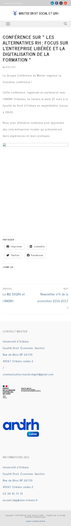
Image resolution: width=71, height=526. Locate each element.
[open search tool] (65, 23)
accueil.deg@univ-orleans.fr (20, 500)
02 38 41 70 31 (13, 493)
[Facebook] (56, 3)
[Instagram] (61, 3)
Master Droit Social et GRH (38, 13)
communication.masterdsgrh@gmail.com (28, 374)
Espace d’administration (35, 521)
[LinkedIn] (52, 3)
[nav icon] (7, 23)
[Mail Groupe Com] (65, 3)
